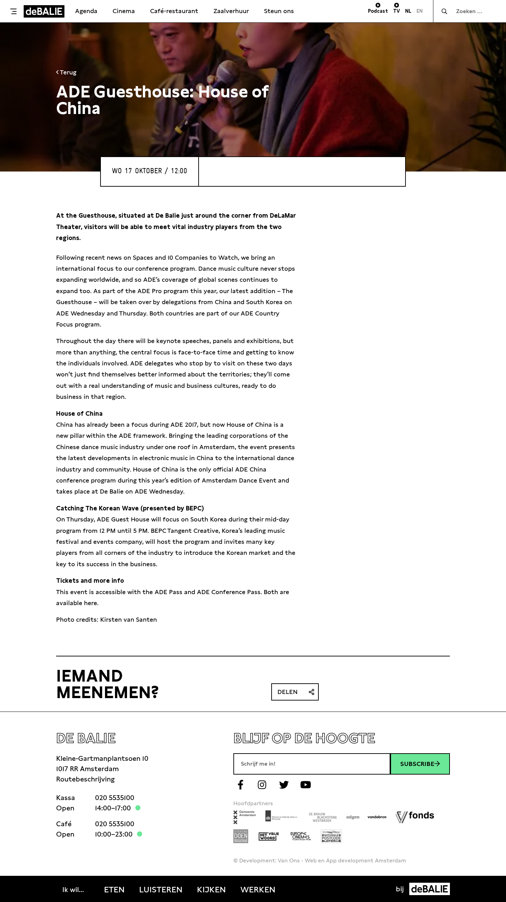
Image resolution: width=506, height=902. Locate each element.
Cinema (124, 10)
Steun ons (279, 10)
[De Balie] (44, 11)
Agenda (86, 10)
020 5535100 (114, 798)
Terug (67, 72)
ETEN (114, 889)
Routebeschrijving (85, 779)
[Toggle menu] (13, 11)
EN (420, 11)
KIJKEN (211, 889)
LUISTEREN (160, 889)
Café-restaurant (174, 10)
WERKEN (257, 889)
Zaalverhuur (231, 10)
